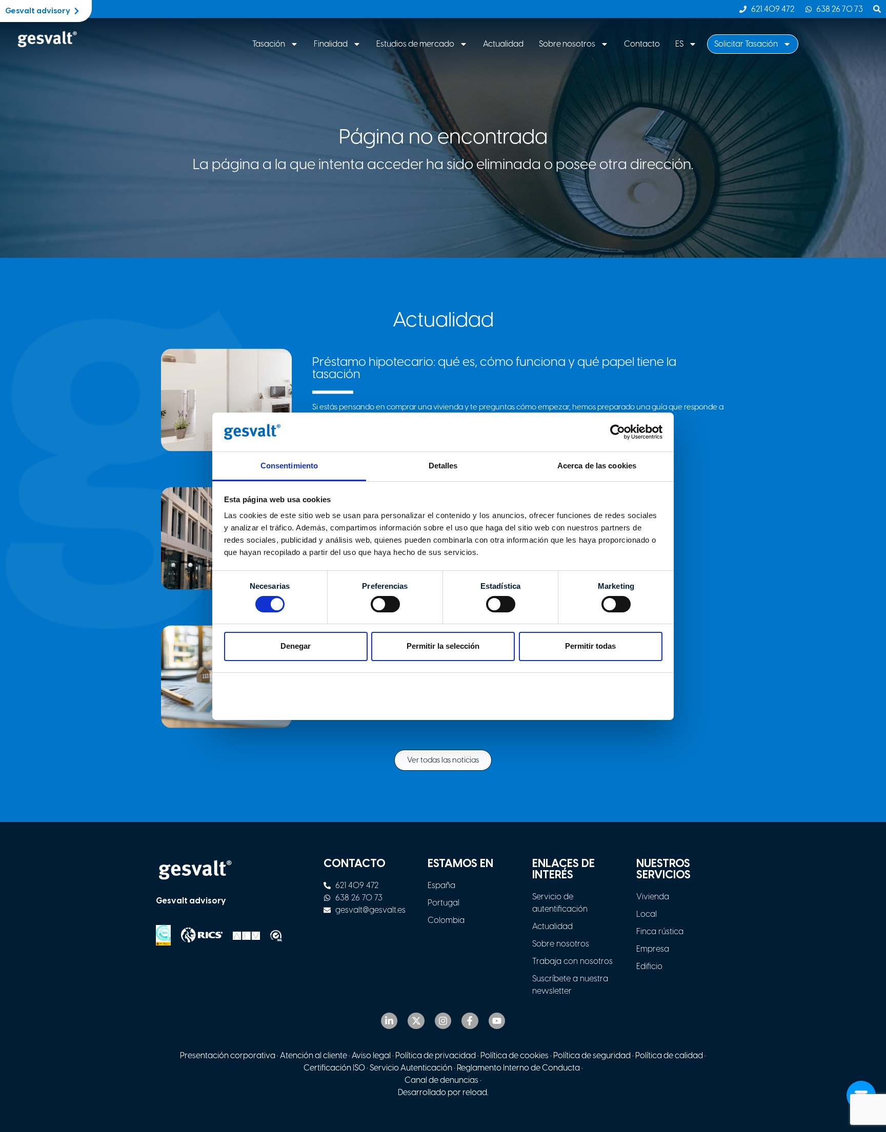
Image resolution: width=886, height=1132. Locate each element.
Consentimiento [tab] (289, 465)
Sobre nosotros (567, 44)
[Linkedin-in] (389, 1021)
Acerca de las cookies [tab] (596, 465)
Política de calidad (669, 1055)
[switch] (385, 604)
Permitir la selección (443, 646)
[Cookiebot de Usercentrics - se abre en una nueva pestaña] (617, 432)
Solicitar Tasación (746, 44)
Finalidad (331, 44)
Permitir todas (590, 646)
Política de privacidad (435, 1055)
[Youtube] (497, 1021)
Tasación (268, 44)
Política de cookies (514, 1055)
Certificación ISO (334, 1068)
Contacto (642, 44)
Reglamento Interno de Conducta (517, 1068)
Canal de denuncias (441, 1080)
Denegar (295, 646)
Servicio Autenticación (411, 1068)
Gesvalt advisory (191, 900)
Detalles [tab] (443, 465)
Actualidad (503, 44)
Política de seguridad (592, 1055)
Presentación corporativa (227, 1055)
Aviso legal (371, 1055)
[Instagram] (443, 1021)
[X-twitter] (416, 1021)
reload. (475, 1092)
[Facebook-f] (469, 1021)
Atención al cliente (313, 1055)
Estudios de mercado (415, 44)
